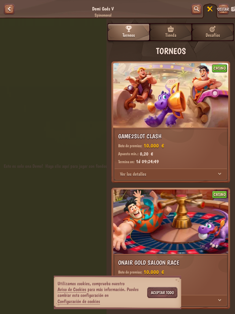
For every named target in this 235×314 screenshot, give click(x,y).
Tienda (170, 35)
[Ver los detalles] (220, 174)
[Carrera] (209, 9)
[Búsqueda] (196, 9)
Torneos (128, 35)
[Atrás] (9, 9)
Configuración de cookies (79, 301)
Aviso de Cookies (72, 289)
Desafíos (213, 35)
